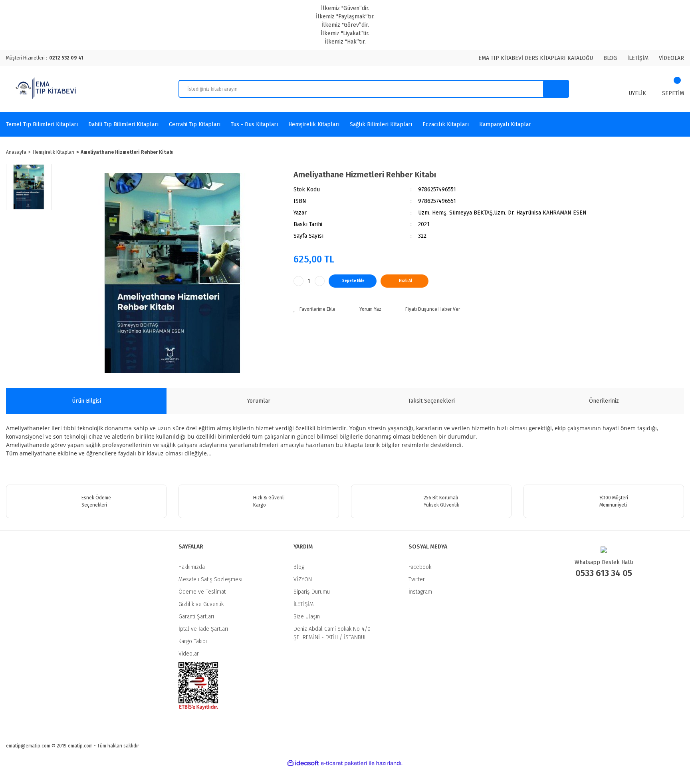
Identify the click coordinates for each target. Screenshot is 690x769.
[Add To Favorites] (314, 309)
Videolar (188, 653)
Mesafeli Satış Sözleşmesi (210, 579)
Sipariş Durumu (311, 591)
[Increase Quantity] (320, 281)
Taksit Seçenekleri (431, 400)
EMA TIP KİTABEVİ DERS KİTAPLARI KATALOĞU (535, 58)
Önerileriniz (604, 400)
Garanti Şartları (196, 616)
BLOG (610, 58)
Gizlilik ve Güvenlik (201, 604)
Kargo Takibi (192, 641)
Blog (298, 567)
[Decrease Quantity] (298, 281)
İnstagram (420, 591)
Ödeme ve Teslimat (202, 591)
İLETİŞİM (637, 58)
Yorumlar (258, 400)
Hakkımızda (191, 567)
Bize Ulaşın (306, 616)
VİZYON (302, 579)
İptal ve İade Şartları (203, 629)
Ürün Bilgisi (86, 400)
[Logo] (46, 89)
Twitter (416, 579)
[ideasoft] (303, 763)
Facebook (419, 567)
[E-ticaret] (344, 763)
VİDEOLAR (671, 58)
